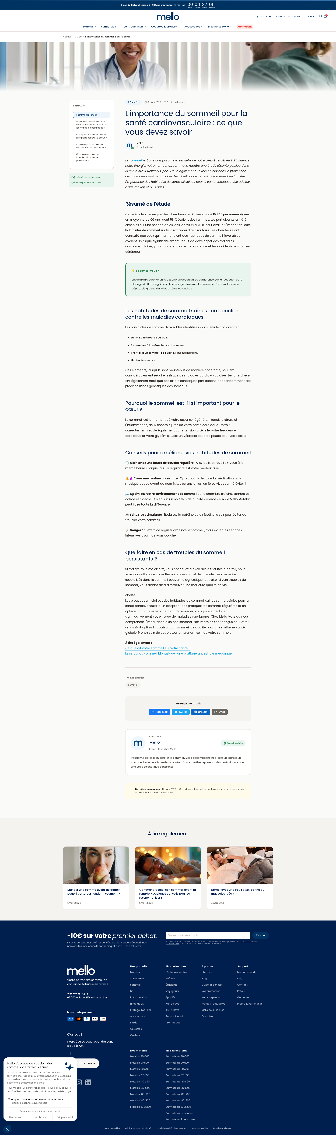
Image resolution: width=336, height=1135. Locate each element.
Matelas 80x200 (139, 1056)
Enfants (170, 978)
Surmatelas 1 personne (180, 1113)
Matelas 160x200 (140, 1094)
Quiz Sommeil (263, 16)
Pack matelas (138, 997)
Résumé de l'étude (87, 114)
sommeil (133, 102)
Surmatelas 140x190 (178, 1081)
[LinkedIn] (88, 1082)
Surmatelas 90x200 (178, 1069)
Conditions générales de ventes (171, 1128)
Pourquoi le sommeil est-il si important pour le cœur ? (91, 136)
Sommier (135, 985)
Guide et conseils (212, 985)
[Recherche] (320, 16)
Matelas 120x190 (139, 1075)
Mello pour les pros (213, 1010)
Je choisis (40, 1117)
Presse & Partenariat (249, 1003)
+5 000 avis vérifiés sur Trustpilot (87, 997)
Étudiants (171, 985)
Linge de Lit (137, 1003)
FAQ (239, 978)
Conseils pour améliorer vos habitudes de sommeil (91, 146)
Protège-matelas (140, 1010)
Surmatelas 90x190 (177, 1062)
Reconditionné (175, 1016)
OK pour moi (65, 1117)
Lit (131, 991)
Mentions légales (200, 1128)
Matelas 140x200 (140, 1088)
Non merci (15, 1117)
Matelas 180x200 (140, 1100)
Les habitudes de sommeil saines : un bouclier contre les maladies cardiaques (91, 124)
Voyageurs (172, 991)
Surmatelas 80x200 (178, 1056)
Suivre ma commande (288, 16)
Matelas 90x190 (139, 1062)
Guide (78, 36)
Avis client (208, 1016)
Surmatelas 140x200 (178, 1088)
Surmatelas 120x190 (177, 1075)
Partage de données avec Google (29, 1102)
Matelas (135, 972)
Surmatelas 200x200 (178, 1107)
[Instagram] (79, 1082)
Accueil (67, 36)
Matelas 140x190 (140, 1081)
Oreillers (135, 1035)
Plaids (133, 1022)
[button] (7, 1129)
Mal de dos (172, 1003)
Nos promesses (211, 991)
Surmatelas (137, 978)
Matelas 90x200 (139, 1069)
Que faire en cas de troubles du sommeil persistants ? (88, 157)
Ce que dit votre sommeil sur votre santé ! (157, 648)
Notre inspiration (212, 997)
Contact (309, 16)
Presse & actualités (213, 1003)
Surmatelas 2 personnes (180, 1119)
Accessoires (137, 1016)
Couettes (136, 1029)
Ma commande (246, 972)
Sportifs (170, 997)
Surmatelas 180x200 (178, 1100)
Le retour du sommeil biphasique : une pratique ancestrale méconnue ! (179, 653)
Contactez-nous (83, 1063)
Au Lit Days (172, 1010)
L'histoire (207, 972)
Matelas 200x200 (140, 1107)
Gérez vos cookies (112, 1128)
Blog (204, 978)
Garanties (243, 997)
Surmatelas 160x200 (178, 1094)
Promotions (173, 1022)
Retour (241, 991)
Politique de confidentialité (138, 1128)
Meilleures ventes (176, 972)
